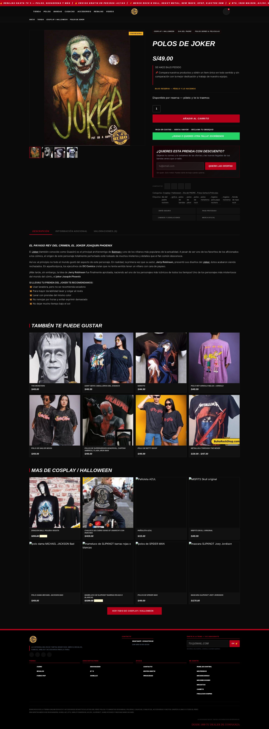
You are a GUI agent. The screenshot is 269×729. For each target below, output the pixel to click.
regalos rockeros (227, 198)
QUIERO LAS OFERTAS (221, 166)
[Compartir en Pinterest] (188, 186)
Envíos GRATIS (149, 671)
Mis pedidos (202, 671)
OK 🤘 (235, 643)
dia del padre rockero (165, 200)
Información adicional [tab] (71, 231)
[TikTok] (37, 654)
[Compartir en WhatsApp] (181, 186)
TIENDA (40, 19)
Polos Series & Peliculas (207, 31)
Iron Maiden (95, 667)
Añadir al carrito (196, 118)
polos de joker (189, 200)
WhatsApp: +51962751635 (142, 641)
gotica (174, 197)
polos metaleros (205, 198)
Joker (206, 262)
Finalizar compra (204, 694)
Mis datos (201, 685)
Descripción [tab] (40, 231)
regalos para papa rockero (215, 200)
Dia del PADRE (184, 31)
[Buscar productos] (218, 11)
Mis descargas (203, 676)
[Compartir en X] (174, 186)
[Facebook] (43, 654)
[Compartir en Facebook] (167, 186)
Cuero (39, 667)
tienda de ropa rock (235, 200)
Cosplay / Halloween (164, 31)
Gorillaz (94, 676)
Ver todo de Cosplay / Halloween (132, 611)
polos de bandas (182, 200)
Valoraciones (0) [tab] (105, 231)
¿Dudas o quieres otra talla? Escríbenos (198, 136)
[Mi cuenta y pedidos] (233, 11)
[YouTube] (49, 654)
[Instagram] (31, 654)
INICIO (32, 19)
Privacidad (148, 676)
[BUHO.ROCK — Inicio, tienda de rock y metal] (134, 11)
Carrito (200, 689)
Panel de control (204, 667)
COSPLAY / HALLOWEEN (57, 19)
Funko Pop (41, 676)
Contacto (147, 667)
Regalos (40, 671)
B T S (92, 671)
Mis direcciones (203, 680)
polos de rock (196, 200)
